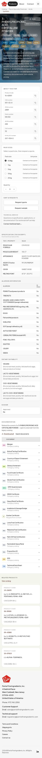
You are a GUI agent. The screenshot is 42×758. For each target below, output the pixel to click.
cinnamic (15, 46)
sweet (18, 39)
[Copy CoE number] (35, 131)
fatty (25, 39)
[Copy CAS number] (35, 102)
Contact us (6, 738)
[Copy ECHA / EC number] (35, 138)
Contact (30, 4)
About (21, 4)
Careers (5, 734)
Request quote (21, 202)
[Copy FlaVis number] (35, 117)
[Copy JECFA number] (35, 124)
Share (33, 19)
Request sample (21, 208)
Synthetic (6, 11)
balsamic (6, 46)
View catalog (6, 581)
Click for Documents (32, 24)
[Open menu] (38, 4)
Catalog (4, 9)
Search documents (22, 434)
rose (31, 39)
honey (36, 42)
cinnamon (13, 42)
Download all (9, 434)
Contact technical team (13, 224)
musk (5, 42)
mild (23, 46)
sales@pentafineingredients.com (20, 709)
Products (12, 4)
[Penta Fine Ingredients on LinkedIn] (38, 751)
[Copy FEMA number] (35, 110)
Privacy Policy (7, 731)
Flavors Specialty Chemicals (18, 9)
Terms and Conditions (10, 724)
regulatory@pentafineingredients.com (22, 717)
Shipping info (7, 727)
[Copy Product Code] (35, 95)
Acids (30, 9)
